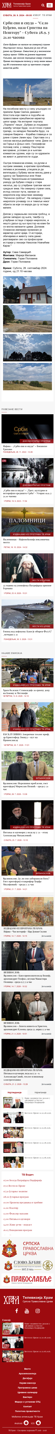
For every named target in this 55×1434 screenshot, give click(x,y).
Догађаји (27, 1378)
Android (19, 1423)
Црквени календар (27, 1392)
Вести (27, 1369)
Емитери (27, 1397)
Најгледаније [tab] (15, 1092)
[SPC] (27, 1248)
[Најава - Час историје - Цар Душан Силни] (27, 911)
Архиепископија (27, 1373)
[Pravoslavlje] (27, 1279)
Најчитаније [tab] (40, 1092)
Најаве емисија (27, 1383)
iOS (33, 1423)
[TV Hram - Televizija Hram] (16, 5)
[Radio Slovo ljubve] (27, 1265)
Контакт (27, 1406)
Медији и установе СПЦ (27, 1402)
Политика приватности (27, 1411)
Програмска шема (27, 1387)
